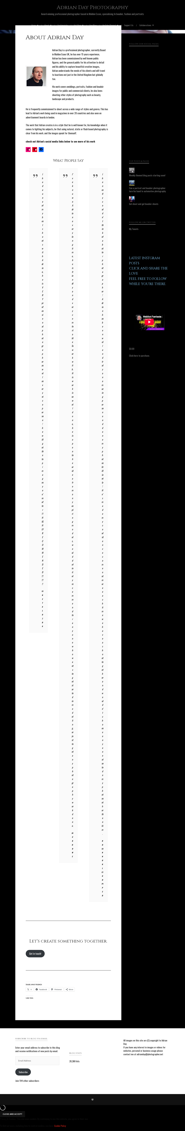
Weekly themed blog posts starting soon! (147, 175)
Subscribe (23, 1072)
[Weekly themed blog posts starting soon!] (131, 172)
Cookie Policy (60, 1125)
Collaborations (145, 25)
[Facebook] (149, 69)
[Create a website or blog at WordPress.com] (92, 1099)
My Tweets (133, 229)
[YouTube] (149, 142)
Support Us (128, 25)
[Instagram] (149, 94)
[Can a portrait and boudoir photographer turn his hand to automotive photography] (131, 184)
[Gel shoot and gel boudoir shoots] (131, 200)
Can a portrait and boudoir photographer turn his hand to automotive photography (147, 189)
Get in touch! (35, 953)
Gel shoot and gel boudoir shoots (143, 204)
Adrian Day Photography (92, 7)
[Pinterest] (149, 118)
